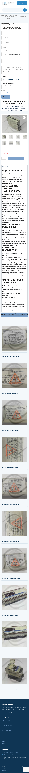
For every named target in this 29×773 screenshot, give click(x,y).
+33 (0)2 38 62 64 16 (9, 754)
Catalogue (4, 743)
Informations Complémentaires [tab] (10, 310)
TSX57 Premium (15, 17)
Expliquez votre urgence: (8, 83)
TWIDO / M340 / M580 (7, 725)
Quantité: (3, 58)
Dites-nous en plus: (6, 65)
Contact (23, 3)
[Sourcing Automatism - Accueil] (8, 3)
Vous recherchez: (6, 51)
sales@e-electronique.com (11, 752)
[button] (24, 117)
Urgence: (3, 76)
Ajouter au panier (15, 158)
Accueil (2, 15)
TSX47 (3, 723)
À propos (4, 738)
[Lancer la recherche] (25, 10)
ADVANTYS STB (6, 728)
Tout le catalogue (6, 730)
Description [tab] (5, 166)
